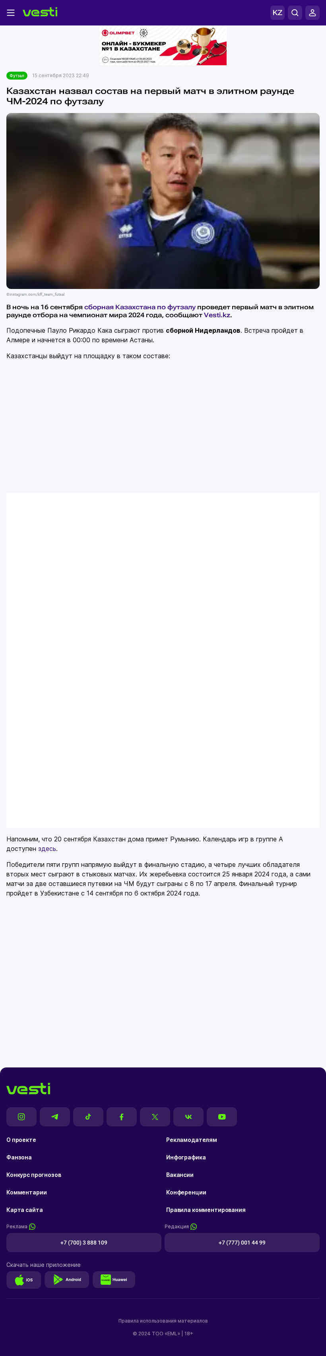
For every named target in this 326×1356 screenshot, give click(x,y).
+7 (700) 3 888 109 (83, 1242)
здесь (47, 849)
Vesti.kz (217, 315)
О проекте (21, 1139)
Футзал (17, 75)
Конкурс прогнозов (33, 1174)
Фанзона (19, 1157)
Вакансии (180, 1174)
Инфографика (186, 1157)
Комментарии (26, 1192)
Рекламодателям (191, 1139)
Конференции (186, 1192)
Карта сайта (24, 1209)
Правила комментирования (206, 1209)
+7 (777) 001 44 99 (242, 1242)
